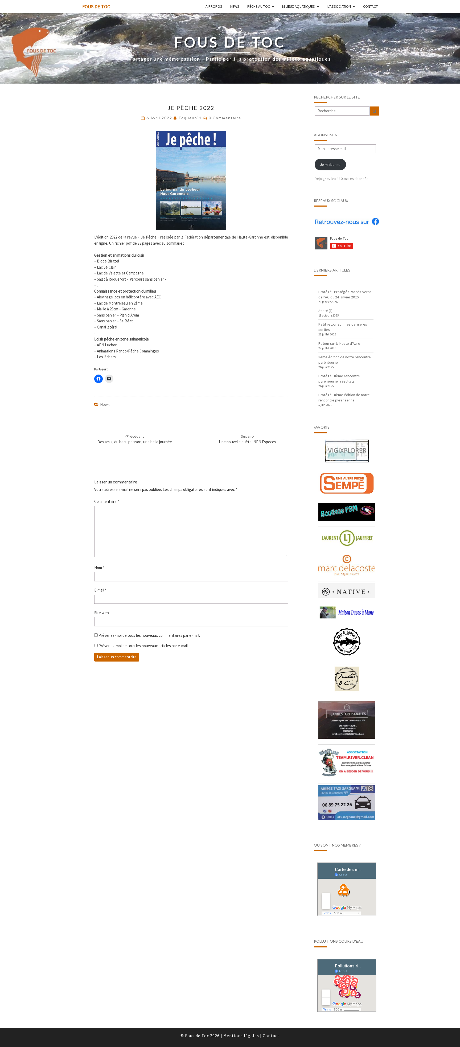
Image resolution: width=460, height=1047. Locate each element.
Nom (99, 567)
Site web (101, 612)
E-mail (100, 590)
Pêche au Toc (258, 6)
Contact (370, 6)
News (234, 6)
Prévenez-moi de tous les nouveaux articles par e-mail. (143, 645)
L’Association (339, 6)
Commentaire (106, 501)
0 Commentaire (225, 118)
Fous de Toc (96, 6)
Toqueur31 (190, 118)
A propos (214, 6)
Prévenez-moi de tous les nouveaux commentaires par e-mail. (149, 635)
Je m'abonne (330, 164)
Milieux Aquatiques (298, 6)
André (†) (325, 310)
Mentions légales (241, 1035)
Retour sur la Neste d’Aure (339, 343)
